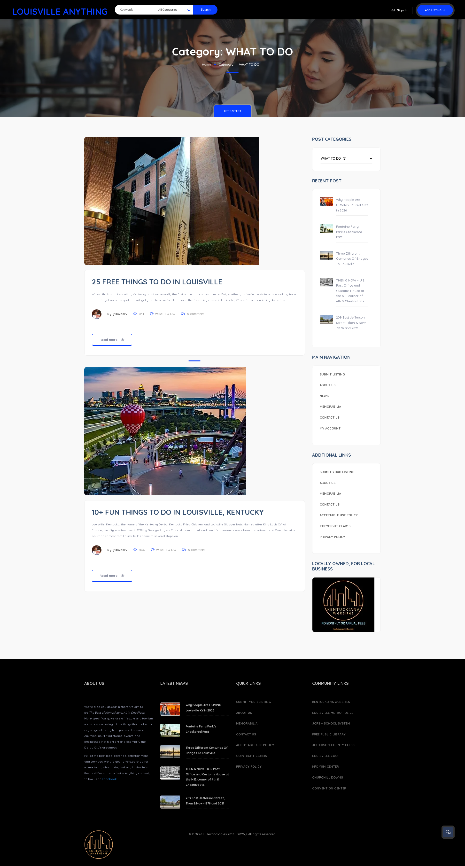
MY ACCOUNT (330, 428)
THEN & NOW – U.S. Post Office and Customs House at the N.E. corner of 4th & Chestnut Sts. (350, 290)
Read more (109, 340)
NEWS (324, 396)
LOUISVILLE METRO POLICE (332, 713)
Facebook (109, 779)
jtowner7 (120, 314)
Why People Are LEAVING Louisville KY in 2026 (352, 205)
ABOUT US (327, 385)
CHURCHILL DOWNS (327, 777)
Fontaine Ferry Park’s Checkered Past (349, 232)
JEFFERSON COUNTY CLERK (333, 745)
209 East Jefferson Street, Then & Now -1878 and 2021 (351, 322)
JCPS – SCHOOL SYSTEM (331, 723)
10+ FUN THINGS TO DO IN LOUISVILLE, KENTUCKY (178, 512)
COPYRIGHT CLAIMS (335, 526)
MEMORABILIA (330, 406)
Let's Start (232, 111)
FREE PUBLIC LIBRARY (329, 734)
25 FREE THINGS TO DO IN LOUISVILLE (157, 281)
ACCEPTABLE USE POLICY (339, 515)
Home (206, 64)
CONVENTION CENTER (329, 788)
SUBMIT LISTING (332, 374)
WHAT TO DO (165, 314)
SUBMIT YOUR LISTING (337, 472)
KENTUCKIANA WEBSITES (331, 702)
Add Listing (433, 10)
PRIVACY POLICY (332, 537)
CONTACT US (330, 417)
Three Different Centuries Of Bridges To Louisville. (352, 258)
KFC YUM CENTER (325, 766)
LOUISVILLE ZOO (325, 756)
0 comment (195, 314)
